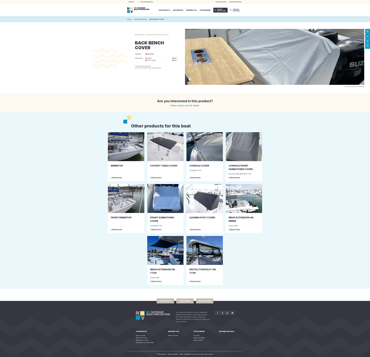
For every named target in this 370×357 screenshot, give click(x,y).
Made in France (198, 340)
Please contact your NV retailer (185, 105)
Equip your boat (140, 335)
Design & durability (199, 337)
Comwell (195, 354)
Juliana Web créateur (206, 354)
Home (129, 19)
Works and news (173, 335)
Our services (141, 331)
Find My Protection (140, 19)
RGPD (181, 354)
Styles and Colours (141, 337)
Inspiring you (173, 331)
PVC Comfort (151, 60)
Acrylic (149, 58)
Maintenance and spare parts (145, 342)
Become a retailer (226, 331)
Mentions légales (173, 354)
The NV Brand (199, 331)
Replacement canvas (142, 340)
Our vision (196, 335)
